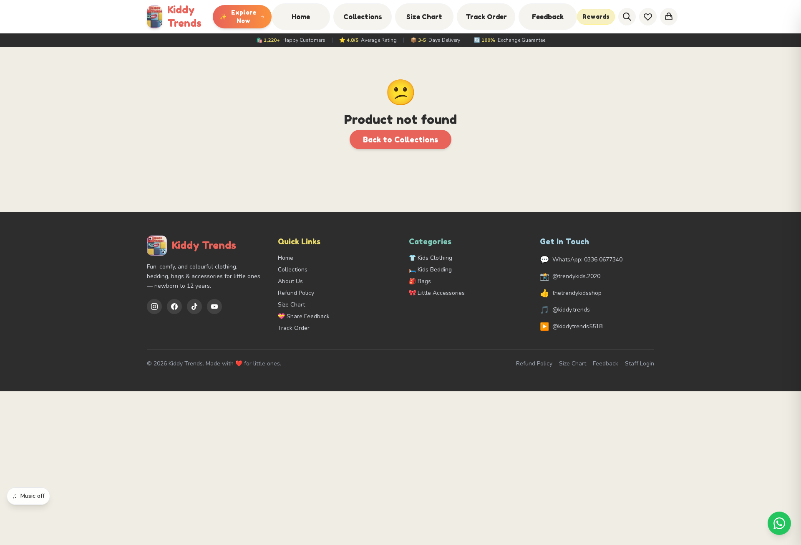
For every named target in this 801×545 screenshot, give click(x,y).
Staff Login (639, 364)
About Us (290, 281)
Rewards (596, 16)
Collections (362, 17)
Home (301, 17)
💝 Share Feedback (304, 316)
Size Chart (424, 17)
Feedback (548, 17)
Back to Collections (400, 139)
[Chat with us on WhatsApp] (779, 523)
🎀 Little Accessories (437, 293)
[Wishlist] (648, 16)
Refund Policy (296, 293)
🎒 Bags (420, 281)
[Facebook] (174, 306)
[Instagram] (154, 306)
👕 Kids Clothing (430, 258)
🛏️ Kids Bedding (430, 270)
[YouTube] (214, 306)
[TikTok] (194, 306)
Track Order (486, 17)
